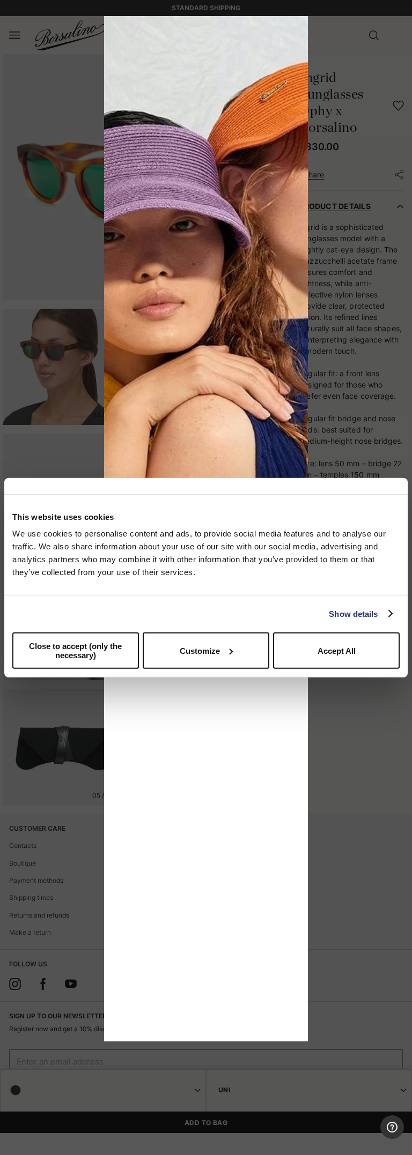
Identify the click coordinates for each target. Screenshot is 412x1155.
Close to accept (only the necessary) (75, 651)
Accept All (337, 650)
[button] (296, 28)
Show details (353, 613)
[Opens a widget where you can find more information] (364, 1136)
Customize (200, 650)
